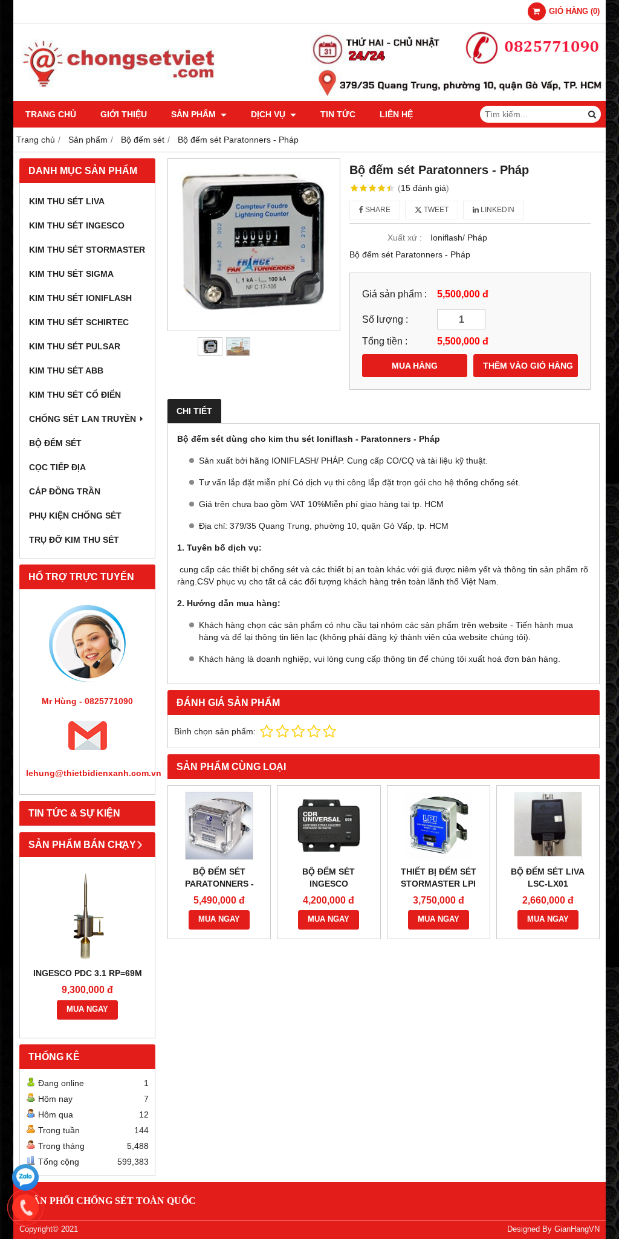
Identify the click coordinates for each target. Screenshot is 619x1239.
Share (377, 209)
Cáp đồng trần (64, 491)
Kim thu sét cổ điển (75, 395)
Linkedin (496, 209)
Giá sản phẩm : (394, 293)
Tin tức (337, 114)
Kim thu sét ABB (66, 370)
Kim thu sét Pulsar (74, 346)
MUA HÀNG (415, 365)
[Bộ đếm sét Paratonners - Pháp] (254, 245)
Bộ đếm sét (55, 443)
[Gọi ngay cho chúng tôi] (25, 1207)
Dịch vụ (269, 114)
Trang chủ (50, 114)
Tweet (435, 209)
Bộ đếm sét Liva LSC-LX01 (548, 877)
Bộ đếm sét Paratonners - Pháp (219, 884)
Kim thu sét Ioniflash (80, 298)
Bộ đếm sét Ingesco (328, 877)
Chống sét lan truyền (82, 419)
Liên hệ (396, 114)
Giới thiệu (123, 114)
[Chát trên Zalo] (25, 1177)
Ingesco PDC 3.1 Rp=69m (87, 973)
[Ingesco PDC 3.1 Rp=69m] (87, 915)
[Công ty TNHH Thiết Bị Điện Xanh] (309, 98)
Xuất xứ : (404, 237)
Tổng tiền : (384, 340)
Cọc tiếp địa (57, 467)
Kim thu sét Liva (67, 201)
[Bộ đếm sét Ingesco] (329, 825)
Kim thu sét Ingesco (77, 225)
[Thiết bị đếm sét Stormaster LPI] (439, 825)
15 (423, 188)
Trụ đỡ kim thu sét (74, 540)
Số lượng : (385, 319)
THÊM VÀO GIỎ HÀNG (528, 365)
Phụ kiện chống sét (75, 515)
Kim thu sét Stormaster (87, 249)
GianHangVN (577, 1229)
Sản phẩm (194, 114)
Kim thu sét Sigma (71, 274)
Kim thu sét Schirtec (79, 322)
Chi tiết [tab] (194, 411)
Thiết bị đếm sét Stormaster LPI (438, 877)
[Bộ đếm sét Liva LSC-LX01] (548, 825)
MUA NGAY (87, 1009)
